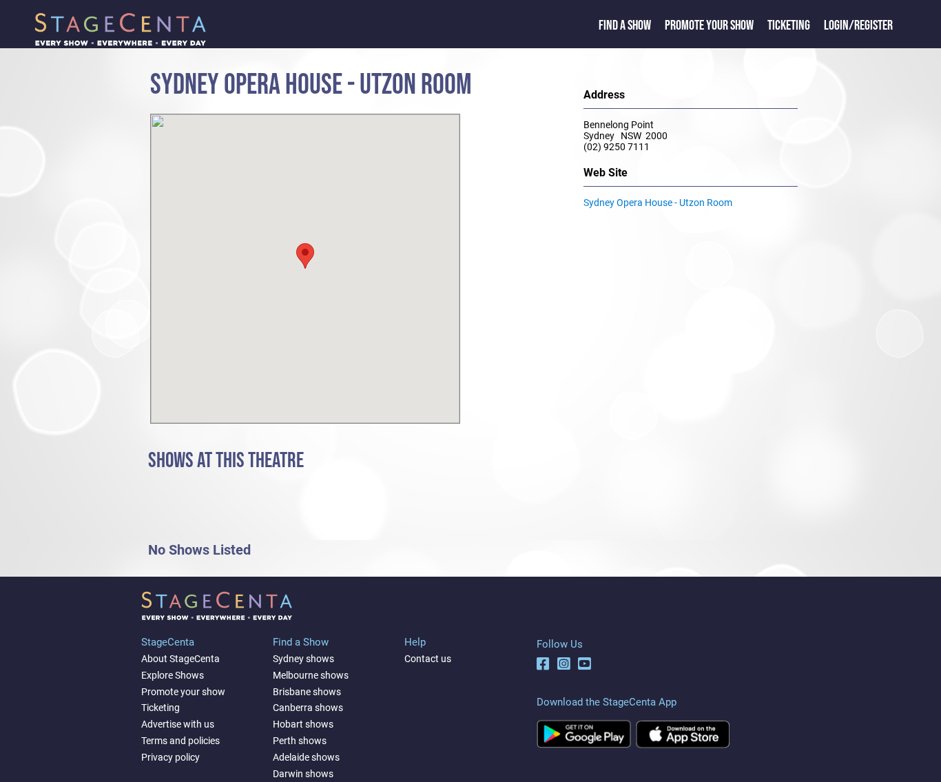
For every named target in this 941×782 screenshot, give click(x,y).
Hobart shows (303, 724)
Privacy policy (170, 757)
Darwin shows (303, 773)
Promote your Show (709, 25)
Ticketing (788, 25)
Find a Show (625, 25)
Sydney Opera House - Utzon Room (657, 202)
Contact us (427, 658)
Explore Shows (172, 675)
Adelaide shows (306, 757)
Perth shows (300, 740)
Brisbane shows (307, 691)
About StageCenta (180, 658)
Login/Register (858, 25)
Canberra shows (308, 707)
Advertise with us (177, 724)
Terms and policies (180, 740)
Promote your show (183, 691)
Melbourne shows (311, 675)
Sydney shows (303, 658)
